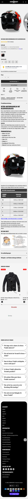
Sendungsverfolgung (6, 459)
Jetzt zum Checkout (14, 85)
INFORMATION (6, 428)
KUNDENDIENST (6, 449)
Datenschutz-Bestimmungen (7, 433)
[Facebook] (3, 469)
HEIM (3, 416)
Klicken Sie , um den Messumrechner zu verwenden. (11, 218)
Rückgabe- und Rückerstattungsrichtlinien (11, 258)
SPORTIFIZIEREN (5, 477)
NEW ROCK (7, 133)
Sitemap (4, 463)
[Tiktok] (11, 469)
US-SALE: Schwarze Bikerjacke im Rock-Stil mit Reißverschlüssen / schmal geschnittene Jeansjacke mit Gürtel (11, 298)
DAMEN (3, 409)
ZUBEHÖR (4, 414)
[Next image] (26, 20)
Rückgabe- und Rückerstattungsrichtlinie (10, 435)
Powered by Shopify (19, 482)
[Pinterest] (8, 469)
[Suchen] (23, 2)
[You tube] (13, 469)
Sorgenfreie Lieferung (6, 446)
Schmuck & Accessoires (11, 97)
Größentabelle (4, 126)
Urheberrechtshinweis (6, 444)
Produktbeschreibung (6, 103)
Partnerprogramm (5, 452)
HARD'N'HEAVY (12, 482)
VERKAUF (4, 423)
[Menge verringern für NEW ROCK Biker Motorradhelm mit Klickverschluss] (2, 77)
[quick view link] (20, 295)
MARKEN (4, 418)
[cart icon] (26, 2)
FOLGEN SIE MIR (6, 466)
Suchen (3, 431)
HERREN (3, 411)
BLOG (3, 425)
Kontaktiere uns (5, 461)
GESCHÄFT (5, 407)
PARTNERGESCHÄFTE (7, 472)
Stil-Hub (4, 420)
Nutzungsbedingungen (6, 442)
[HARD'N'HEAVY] (14, 2)
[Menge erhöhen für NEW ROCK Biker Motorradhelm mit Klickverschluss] (8, 77)
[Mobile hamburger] (2, 2)
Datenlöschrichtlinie (6, 440)
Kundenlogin (4, 456)
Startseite (3, 97)
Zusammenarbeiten (6, 454)
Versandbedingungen (6, 253)
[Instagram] (6, 469)
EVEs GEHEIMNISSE (6, 474)
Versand (8, 47)
